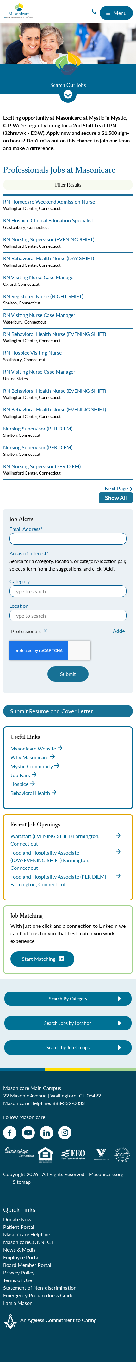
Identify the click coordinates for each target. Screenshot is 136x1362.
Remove (45, 631)
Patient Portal (18, 1226)
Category (19, 581)
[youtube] (28, 1132)
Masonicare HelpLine (26, 1234)
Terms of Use (17, 1280)
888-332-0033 (69, 1103)
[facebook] (9, 1132)
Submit (68, 674)
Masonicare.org (106, 1174)
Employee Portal (21, 1257)
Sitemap (22, 1181)
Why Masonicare (29, 757)
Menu (120, 12)
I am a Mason (18, 1302)
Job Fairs (20, 775)
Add (117, 630)
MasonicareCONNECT (28, 1242)
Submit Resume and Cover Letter (51, 711)
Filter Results (68, 184)
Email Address (24, 529)
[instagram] (64, 1132)
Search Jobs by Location (68, 1023)
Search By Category (68, 998)
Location (18, 605)
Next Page (116, 488)
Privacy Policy (18, 1272)
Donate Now (17, 1219)
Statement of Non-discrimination (40, 1287)
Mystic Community (31, 766)
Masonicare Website (33, 748)
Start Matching (38, 958)
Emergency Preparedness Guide (38, 1295)
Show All (116, 497)
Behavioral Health (30, 792)
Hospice (19, 784)
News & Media (19, 1249)
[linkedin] (46, 1132)
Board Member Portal (27, 1264)
